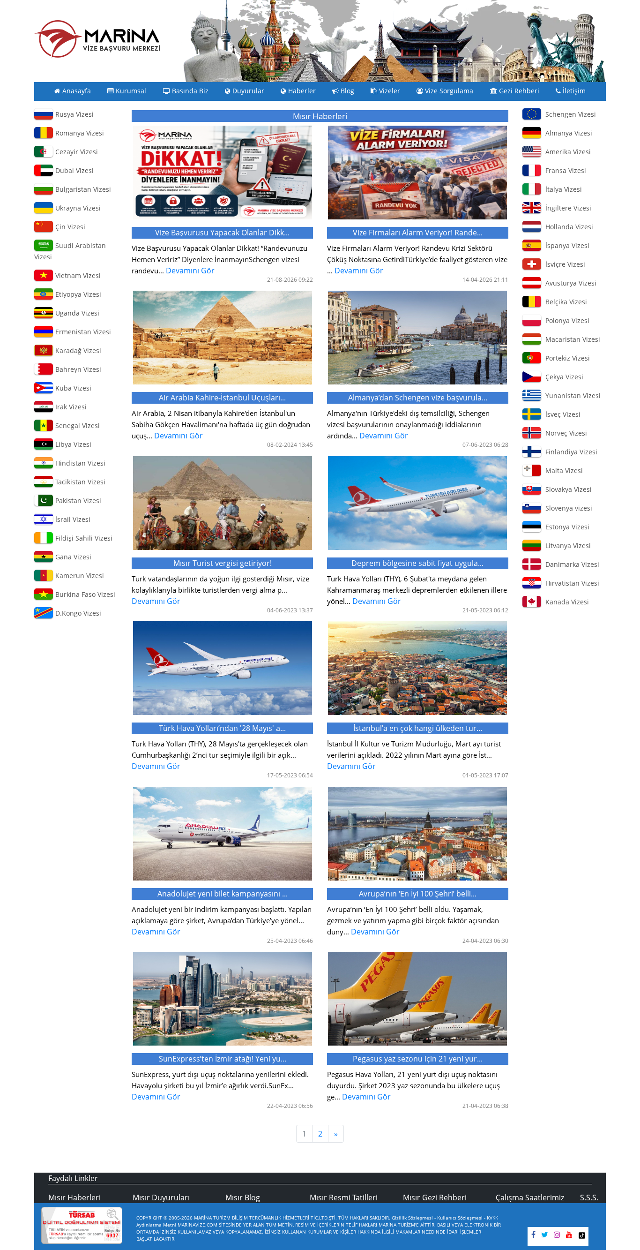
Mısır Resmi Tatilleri (344, 1197)
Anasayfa (75, 91)
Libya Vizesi (72, 444)
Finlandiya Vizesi (569, 451)
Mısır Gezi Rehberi (435, 1197)
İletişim (573, 91)
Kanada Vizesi (565, 601)
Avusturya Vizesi (569, 283)
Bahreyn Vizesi (77, 369)
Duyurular (247, 91)
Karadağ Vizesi (77, 350)
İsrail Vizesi (71, 519)
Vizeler (388, 91)
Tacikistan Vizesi (79, 481)
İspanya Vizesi (565, 245)
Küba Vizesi (72, 388)
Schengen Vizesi (569, 114)
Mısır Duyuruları (161, 1197)
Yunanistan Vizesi (571, 395)
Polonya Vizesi (565, 320)
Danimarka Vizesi (570, 564)
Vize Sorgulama (448, 91)
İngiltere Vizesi (566, 207)
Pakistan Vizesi (77, 500)
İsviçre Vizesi (563, 264)
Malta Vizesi (562, 470)
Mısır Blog (242, 1197)
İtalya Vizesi (562, 189)
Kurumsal (130, 91)
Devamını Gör (219, 251)
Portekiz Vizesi (566, 358)
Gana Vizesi (72, 556)
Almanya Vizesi (567, 132)
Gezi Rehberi (518, 91)
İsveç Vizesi (561, 414)
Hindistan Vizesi (79, 463)
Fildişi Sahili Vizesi (82, 538)
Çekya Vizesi (562, 376)
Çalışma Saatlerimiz (530, 1197)
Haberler (301, 91)
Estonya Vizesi (565, 526)
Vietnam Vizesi (77, 275)
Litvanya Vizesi (566, 545)
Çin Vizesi (69, 226)
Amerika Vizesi (566, 151)
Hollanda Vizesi (567, 226)
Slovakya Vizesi (567, 489)
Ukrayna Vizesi (77, 207)
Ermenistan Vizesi (82, 331)
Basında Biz (189, 91)
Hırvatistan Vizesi (570, 583)
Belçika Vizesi (564, 301)
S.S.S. (589, 1197)
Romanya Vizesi (78, 132)
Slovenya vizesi (567, 508)
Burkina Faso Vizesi (84, 594)
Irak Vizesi (70, 406)
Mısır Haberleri (74, 1197)
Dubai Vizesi (73, 170)
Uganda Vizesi (76, 313)
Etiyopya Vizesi (77, 294)
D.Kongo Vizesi (77, 613)
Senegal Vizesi (76, 425)
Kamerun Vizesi (78, 575)
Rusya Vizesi (73, 114)
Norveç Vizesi (564, 433)
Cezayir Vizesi (75, 151)
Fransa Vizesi (564, 170)
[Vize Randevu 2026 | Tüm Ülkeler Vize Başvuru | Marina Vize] (97, 39)
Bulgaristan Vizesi (82, 189)
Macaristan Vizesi (571, 339)
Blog (346, 91)
